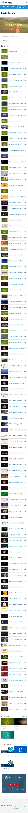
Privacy (17, 807)
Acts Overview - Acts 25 (15, 290)
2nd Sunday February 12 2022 (16, 406)
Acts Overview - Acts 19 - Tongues (18, 179)
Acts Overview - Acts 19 (15, 167)
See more (24, 716)
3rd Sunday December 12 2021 (17, 383)
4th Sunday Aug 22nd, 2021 (16, 196)
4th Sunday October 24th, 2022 (17, 622)
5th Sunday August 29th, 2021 (17, 208)
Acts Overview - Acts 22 (15, 243)
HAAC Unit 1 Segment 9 (15, 453)
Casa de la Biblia (5, 756)
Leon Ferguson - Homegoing (16, 360)
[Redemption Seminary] (14, 783)
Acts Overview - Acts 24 (15, 278)
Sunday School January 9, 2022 (17, 371)
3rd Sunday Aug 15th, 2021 (16, 185)
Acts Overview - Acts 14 (15, 109)
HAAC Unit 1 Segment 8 (15, 447)
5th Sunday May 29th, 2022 (16, 528)
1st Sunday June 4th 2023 (16, 692)
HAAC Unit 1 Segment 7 (15, 435)
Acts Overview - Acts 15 (15, 121)
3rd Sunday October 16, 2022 (16, 610)
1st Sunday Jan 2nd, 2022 (15, 365)
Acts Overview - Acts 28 (15, 342)
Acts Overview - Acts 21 (15, 231)
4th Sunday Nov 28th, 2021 (16, 325)
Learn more (22, 7)
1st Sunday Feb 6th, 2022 (15, 395)
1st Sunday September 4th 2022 (17, 575)
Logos (11, 805)
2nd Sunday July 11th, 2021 (16, 162)
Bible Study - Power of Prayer (17, 686)
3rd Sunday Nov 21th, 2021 (16, 319)
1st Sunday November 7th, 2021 (17, 301)
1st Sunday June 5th (14, 534)
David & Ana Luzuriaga (20, 756)
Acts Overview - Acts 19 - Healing (18, 191)
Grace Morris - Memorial (15, 57)
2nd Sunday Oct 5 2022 (15, 598)
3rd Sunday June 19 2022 (15, 546)
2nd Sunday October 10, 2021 (16, 261)
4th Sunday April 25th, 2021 (16, 68)
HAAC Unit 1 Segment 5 (15, 412)
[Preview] (25, 51)
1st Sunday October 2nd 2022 (17, 593)
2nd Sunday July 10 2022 (15, 552)
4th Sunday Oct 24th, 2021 (16, 284)
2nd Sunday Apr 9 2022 (15, 674)
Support (15, 808)
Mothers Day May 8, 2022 (15, 511)
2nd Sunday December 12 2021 (17, 348)
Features (6, 807)
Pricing (12, 807)
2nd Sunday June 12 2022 (15, 540)
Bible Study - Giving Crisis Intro (17, 709)
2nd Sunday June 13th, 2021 (16, 127)
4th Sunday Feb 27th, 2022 (16, 429)
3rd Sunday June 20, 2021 (15, 138)
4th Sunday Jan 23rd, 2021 (16, 389)
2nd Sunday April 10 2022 (15, 482)
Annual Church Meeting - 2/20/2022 (18, 418)
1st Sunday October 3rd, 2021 (17, 255)
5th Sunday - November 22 (16, 627)
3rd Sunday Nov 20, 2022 (15, 651)
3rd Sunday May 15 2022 (15, 517)
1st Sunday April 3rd (14, 476)
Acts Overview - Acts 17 (15, 144)
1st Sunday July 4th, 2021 (16, 156)
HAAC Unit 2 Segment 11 (15, 488)
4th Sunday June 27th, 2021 (16, 150)
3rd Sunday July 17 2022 (15, 558)
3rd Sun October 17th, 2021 (16, 272)
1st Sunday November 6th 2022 (17, 639)
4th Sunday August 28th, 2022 (17, 569)
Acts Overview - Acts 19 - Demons (18, 202)
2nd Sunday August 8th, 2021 (16, 173)
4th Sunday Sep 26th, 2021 (16, 249)
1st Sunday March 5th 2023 (16, 680)
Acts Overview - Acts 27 (15, 313)
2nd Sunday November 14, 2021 (17, 307)
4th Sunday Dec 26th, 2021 (16, 354)
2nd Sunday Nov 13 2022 (15, 645)
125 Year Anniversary (14, 662)
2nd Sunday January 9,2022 (16, 377)
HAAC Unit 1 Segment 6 (15, 424)
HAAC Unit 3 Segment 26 (15, 633)
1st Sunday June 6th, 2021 (16, 115)
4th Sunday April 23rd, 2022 (16, 499)
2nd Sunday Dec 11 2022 (15, 668)
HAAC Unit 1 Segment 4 (15, 400)
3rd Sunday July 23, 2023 (15, 703)
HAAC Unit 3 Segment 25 (15, 604)
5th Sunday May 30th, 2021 (16, 103)
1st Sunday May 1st (14, 505)
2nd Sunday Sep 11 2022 (15, 581)
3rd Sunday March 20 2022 (16, 459)
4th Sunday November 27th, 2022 (18, 657)
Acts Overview (13, 51)
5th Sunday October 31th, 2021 (17, 295)
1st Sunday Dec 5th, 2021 (15, 336)
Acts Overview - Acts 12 (15, 74)
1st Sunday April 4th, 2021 (16, 80)
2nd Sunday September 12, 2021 (17, 226)
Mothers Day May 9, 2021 (15, 92)
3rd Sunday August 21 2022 (16, 563)
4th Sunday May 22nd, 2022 (16, 523)
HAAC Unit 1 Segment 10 (15, 464)
